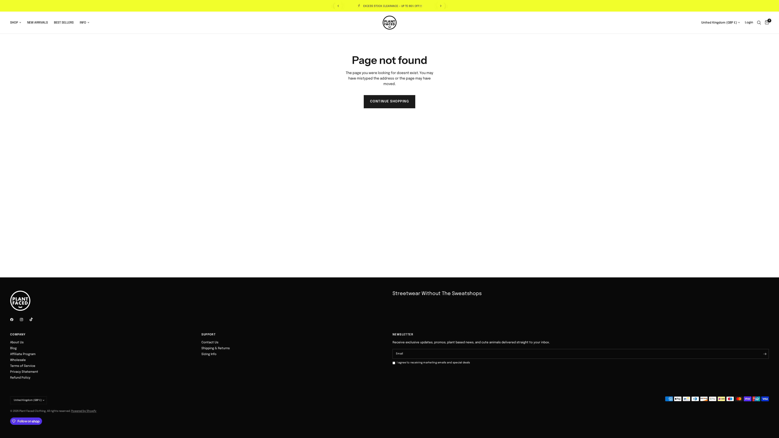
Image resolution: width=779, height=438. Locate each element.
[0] (766, 23)
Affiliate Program (23, 354)
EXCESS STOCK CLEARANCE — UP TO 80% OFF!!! (392, 6)
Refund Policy (20, 377)
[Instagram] (24, 319)
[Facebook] (14, 319)
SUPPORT (208, 334)
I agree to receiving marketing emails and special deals (433, 362)
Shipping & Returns (215, 348)
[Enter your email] (765, 354)
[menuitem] (17, 22)
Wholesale (18, 360)
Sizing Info (208, 354)
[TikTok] (34, 319)
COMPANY (18, 334)
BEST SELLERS (64, 22)
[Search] (759, 23)
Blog (13, 348)
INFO (83, 22)
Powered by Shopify (83, 411)
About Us (17, 342)
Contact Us (209, 342)
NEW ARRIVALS (37, 22)
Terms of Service (22, 366)
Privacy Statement (24, 372)
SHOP (14, 22)
